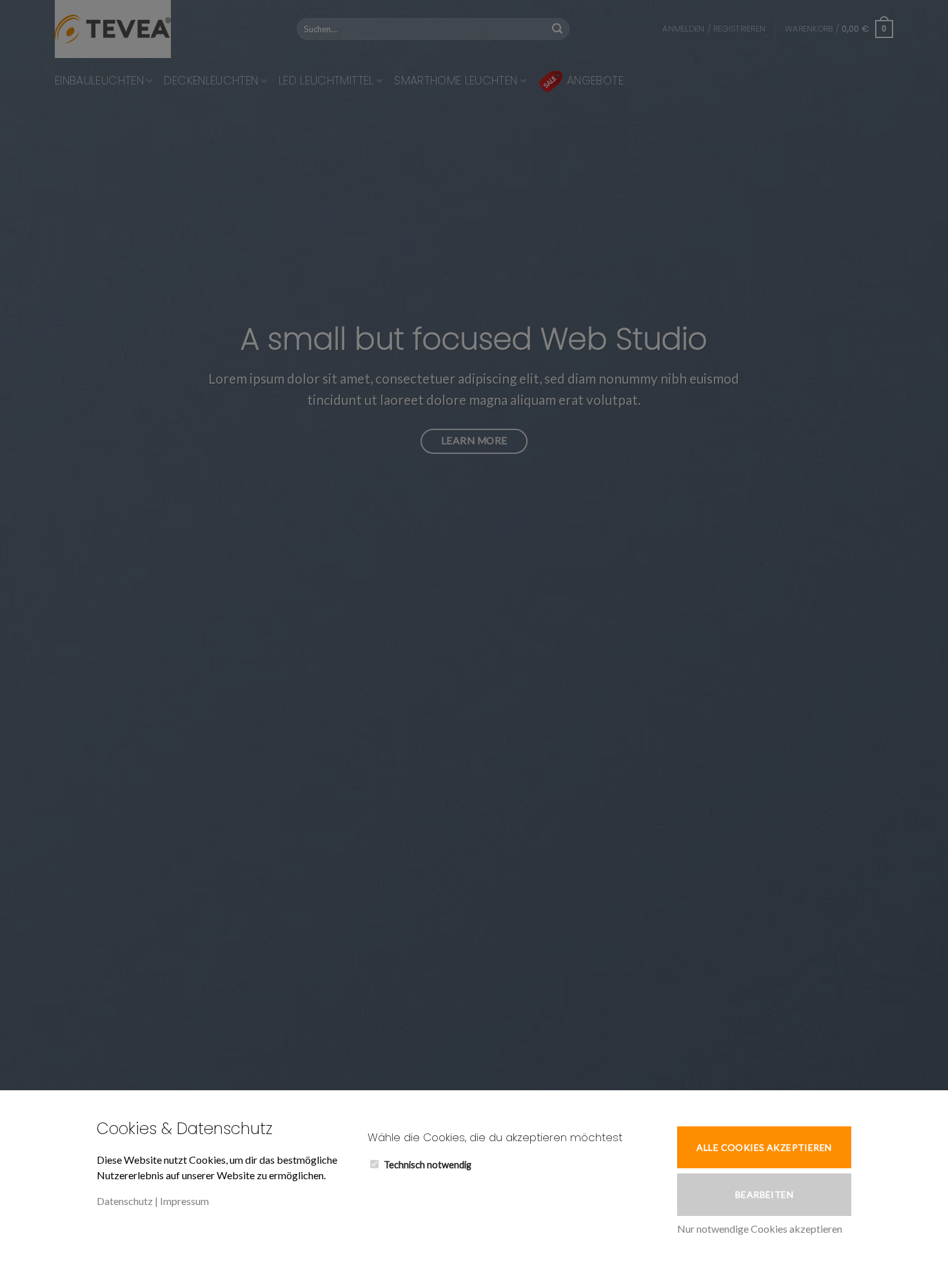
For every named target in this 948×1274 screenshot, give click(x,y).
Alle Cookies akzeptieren (763, 1147)
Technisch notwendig (427, 1164)
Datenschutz (125, 1201)
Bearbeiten (764, 1194)
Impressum (184, 1201)
